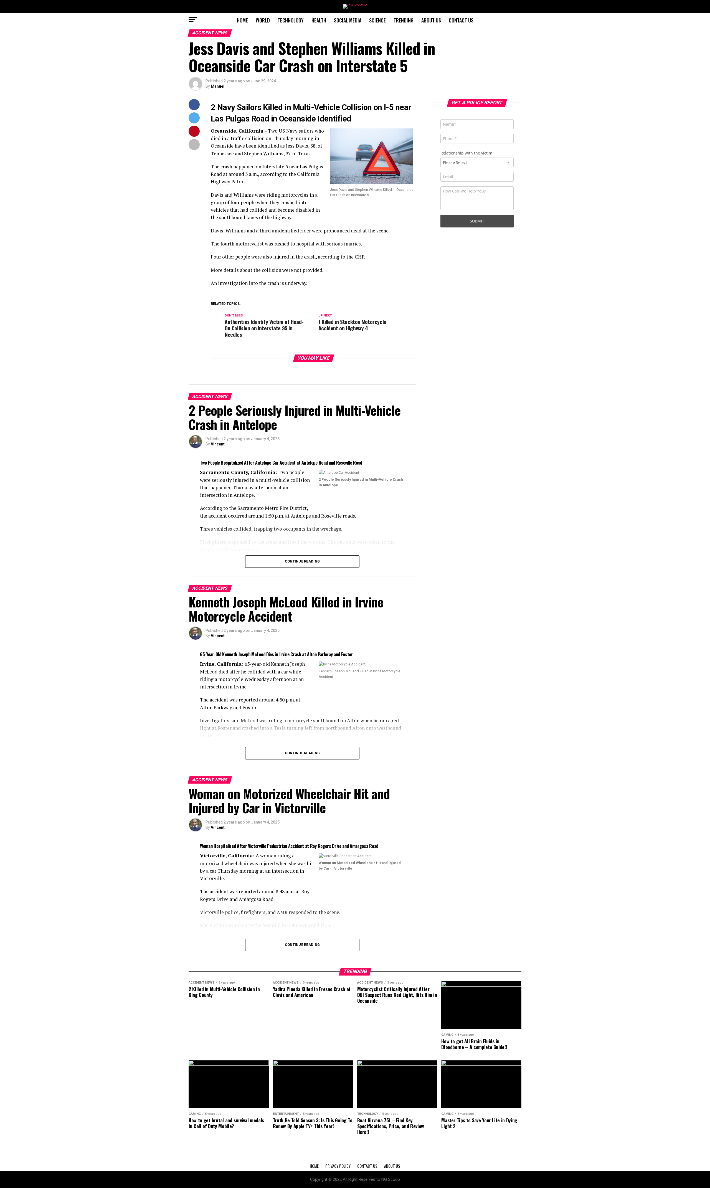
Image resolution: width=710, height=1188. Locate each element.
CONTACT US (461, 20)
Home (242, 20)
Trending (404, 20)
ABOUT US (431, 20)
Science (377, 20)
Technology (291, 20)
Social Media (347, 20)
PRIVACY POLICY (338, 1166)
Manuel (217, 86)
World (263, 20)
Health (318, 20)
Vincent (218, 444)
